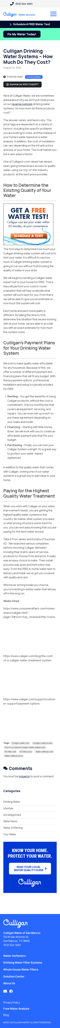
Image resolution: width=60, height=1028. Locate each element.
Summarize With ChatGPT (24, 84)
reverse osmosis (22, 104)
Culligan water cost (20, 743)
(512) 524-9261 (12, 945)
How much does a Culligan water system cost (25, 747)
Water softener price (14, 755)
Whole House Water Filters (20, 969)
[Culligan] (19, 14)
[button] (5, 991)
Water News (10, 821)
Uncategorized (12, 815)
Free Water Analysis (16, 1008)
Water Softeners (14, 956)
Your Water (9, 834)
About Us (9, 983)
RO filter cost (10, 751)
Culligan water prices (42, 743)
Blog (6, 1015)
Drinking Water (33, 77)
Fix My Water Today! (22, 34)
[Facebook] (11, 991)
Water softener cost (44, 751)
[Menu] (53, 14)
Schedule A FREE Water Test (31, 24)
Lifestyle (8, 808)
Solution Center (13, 976)
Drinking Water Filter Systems (22, 962)
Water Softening (13, 827)
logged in (24, 776)
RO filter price (26, 751)
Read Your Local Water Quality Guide (29, 868)
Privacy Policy (11, 1002)
